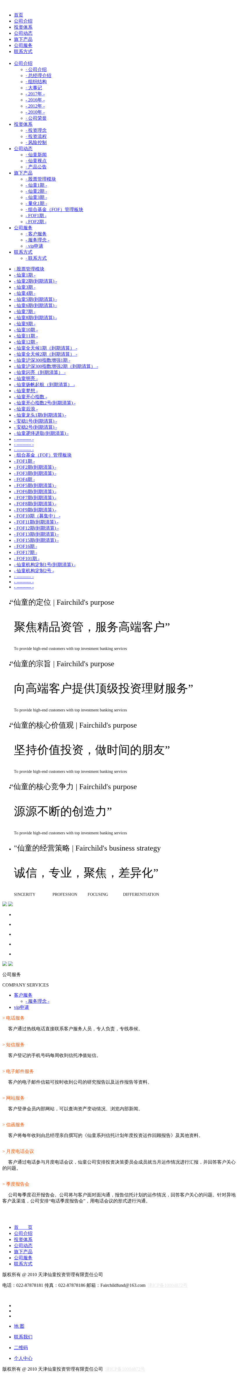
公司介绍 (23, 21)
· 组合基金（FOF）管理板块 (54, 209)
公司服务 (23, 45)
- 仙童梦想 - (26, 390)
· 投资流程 (36, 136)
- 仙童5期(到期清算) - (35, 299)
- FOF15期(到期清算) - (36, 540)
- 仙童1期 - (36, 185)
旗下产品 (23, 39)
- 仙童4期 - (24, 293)
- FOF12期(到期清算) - (36, 528)
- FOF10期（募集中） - (37, 515)
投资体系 (23, 27)
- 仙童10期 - (26, 329)
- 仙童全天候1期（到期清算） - (45, 348)
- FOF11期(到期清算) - (36, 521)
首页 (18, 14)
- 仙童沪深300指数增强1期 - (42, 360)
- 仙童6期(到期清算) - (35, 305)
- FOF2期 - (36, 221)
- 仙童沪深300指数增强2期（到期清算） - (56, 366)
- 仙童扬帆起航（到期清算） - (44, 384)
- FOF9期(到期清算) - (35, 509)
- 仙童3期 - (36, 197)
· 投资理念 (36, 130)
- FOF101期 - (26, 558)
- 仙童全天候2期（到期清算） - (45, 354)
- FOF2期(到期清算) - (35, 467)
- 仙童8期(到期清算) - (35, 317)
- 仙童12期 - (26, 341)
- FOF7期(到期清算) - (35, 497)
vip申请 (21, 1007)
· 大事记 (34, 87)
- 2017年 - (35, 93)
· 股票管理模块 (41, 179)
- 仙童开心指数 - (30, 396)
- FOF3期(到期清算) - (35, 473)
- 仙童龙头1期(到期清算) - (40, 415)
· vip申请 (34, 246)
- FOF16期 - (25, 546)
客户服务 (23, 995)
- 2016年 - (35, 99)
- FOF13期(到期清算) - (36, 534)
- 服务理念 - (37, 239)
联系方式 (23, 51)
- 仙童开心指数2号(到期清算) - (44, 402)
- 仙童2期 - (36, 191)
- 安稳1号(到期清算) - (35, 421)
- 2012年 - (35, 105)
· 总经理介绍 (38, 75)
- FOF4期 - (24, 479)
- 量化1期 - (36, 203)
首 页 (23, 1227)
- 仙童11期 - (26, 335)
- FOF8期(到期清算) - (35, 503)
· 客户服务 (36, 233)
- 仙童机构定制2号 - (34, 570)
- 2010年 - (35, 112)
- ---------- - (24, 439)
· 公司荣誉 (36, 118)
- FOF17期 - (25, 552)
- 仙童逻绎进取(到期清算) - (41, 433)
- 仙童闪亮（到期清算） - (40, 372)
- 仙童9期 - (24, 323)
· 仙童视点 (36, 160)
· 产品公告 (36, 166)
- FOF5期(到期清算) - (35, 485)
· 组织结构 (36, 81)
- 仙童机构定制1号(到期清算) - (44, 564)
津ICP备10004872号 (167, 1285)
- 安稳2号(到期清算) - (35, 427)
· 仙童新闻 (36, 154)
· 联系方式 (36, 258)
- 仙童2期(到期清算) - (35, 281)
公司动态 (23, 33)
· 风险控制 (36, 142)
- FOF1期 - (36, 215)
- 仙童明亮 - (26, 378)
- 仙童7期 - (24, 311)
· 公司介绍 (36, 69)
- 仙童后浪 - (26, 408)
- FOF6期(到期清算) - (35, 491)
